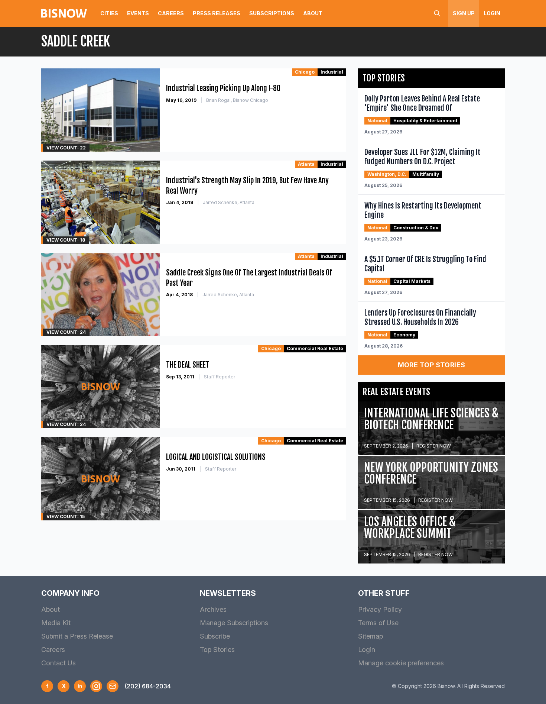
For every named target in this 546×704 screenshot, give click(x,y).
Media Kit (56, 623)
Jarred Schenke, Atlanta (228, 202)
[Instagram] (96, 686)
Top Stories (217, 649)
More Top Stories (431, 365)
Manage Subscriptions (234, 623)
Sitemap (370, 636)
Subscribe (215, 636)
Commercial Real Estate (315, 348)
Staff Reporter (219, 377)
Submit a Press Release (77, 636)
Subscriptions (271, 13)
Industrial (332, 72)
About (312, 13)
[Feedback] (112, 686)
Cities (109, 13)
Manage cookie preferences (401, 663)
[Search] (437, 13)
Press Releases (216, 13)
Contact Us (58, 663)
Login (492, 13)
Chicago (305, 72)
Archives (213, 609)
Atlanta (306, 164)
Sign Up (464, 13)
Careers (171, 13)
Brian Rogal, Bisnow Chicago (237, 100)
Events (138, 13)
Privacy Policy (380, 609)
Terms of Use (378, 623)
